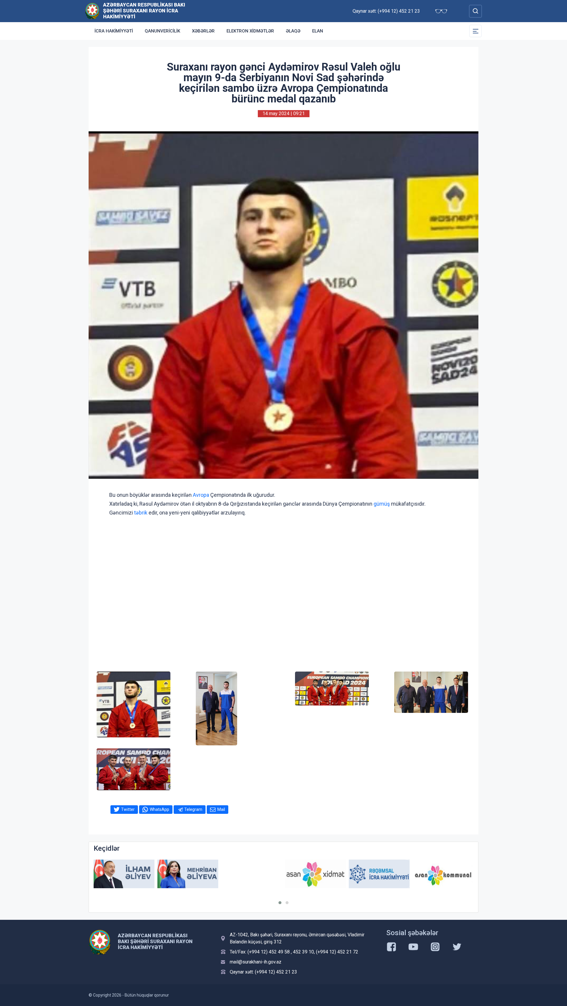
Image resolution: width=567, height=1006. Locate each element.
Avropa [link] (201, 495)
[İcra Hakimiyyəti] (92, 11)
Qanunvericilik (162, 31)
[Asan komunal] (379, 874)
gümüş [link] (382, 504)
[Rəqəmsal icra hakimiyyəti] (315, 874)
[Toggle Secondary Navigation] (475, 31)
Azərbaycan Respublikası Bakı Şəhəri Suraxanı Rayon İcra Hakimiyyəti (144, 10)
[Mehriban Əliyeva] (124, 874)
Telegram (193, 809)
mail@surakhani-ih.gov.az (255, 962)
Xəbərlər (203, 31)
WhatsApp (159, 809)
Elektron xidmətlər (250, 31)
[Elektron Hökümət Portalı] (443, 878)
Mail (221, 809)
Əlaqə (293, 31)
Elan (317, 31)
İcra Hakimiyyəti (113, 31)
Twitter (128, 809)
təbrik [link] (140, 512)
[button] (280, 903)
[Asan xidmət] (251, 874)
